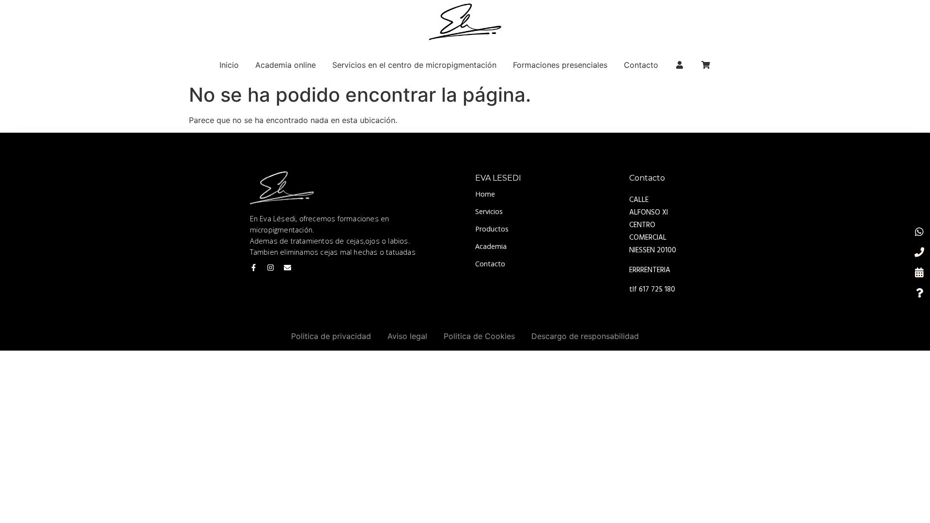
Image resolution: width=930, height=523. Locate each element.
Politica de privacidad (331, 336)
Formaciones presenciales (560, 65)
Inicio (229, 65)
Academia (491, 246)
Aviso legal (407, 336)
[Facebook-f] (253, 267)
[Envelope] (287, 267)
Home (485, 194)
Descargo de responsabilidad (585, 336)
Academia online (285, 65)
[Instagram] (270, 267)
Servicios (489, 211)
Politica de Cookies (479, 336)
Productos (492, 228)
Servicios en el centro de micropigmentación (414, 65)
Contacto (641, 65)
